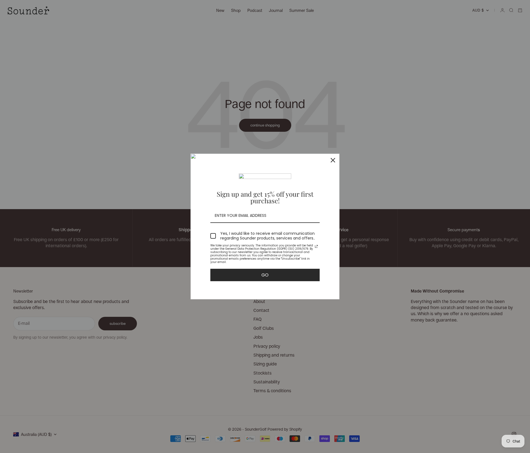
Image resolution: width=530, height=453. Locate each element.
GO (265, 275)
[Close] (333, 160)
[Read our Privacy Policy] (316, 246)
